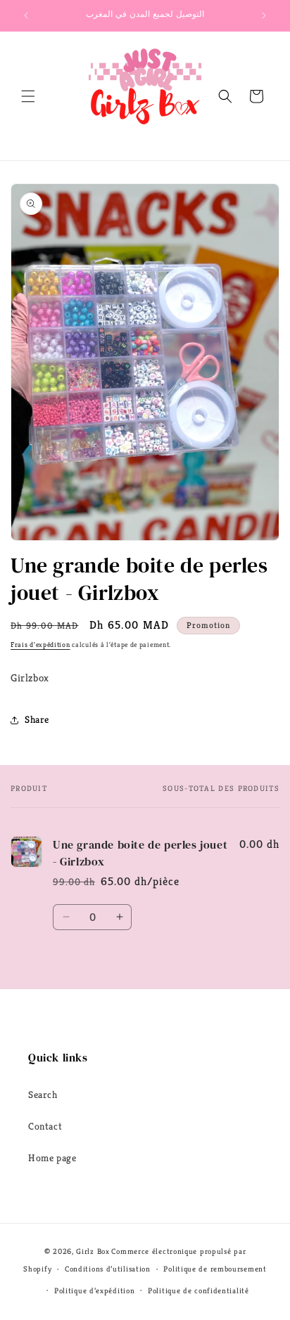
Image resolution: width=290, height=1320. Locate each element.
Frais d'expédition (40, 644)
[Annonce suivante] (263, 15)
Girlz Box (92, 1251)
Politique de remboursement (214, 1269)
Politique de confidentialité (198, 1290)
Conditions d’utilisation (108, 1269)
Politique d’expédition (94, 1290)
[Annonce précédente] (26, 15)
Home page (52, 1157)
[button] (28, 96)
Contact (45, 1126)
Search (43, 1094)
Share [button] (37, 719)
